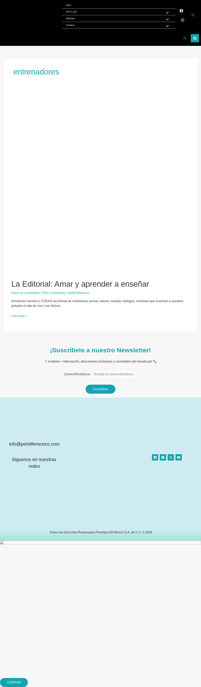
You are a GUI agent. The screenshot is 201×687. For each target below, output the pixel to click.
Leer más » (19, 316)
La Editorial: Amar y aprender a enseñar (80, 284)
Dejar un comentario (25, 293)
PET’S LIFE (71, 12)
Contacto (70, 25)
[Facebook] (181, 11)
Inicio (68, 5)
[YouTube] (178, 457)
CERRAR (14, 682)
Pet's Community (54, 293)
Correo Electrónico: (77, 374)
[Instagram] (182, 20)
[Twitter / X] (171, 457)
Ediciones (70, 18)
